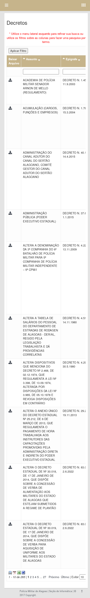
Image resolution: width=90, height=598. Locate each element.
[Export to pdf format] (14, 572)
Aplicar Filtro (18, 51)
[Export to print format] (10, 572)
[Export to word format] (23, 572)
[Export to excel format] (18, 572)
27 (44, 577)
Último (65, 577)
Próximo (54, 577)
